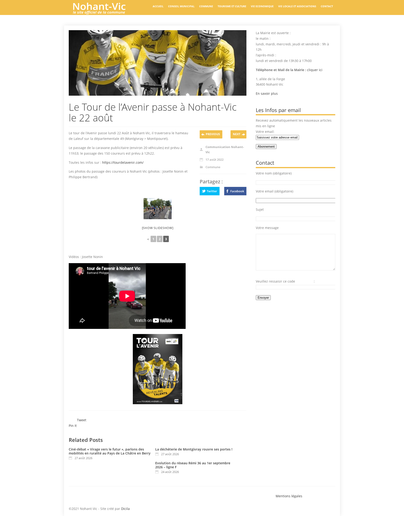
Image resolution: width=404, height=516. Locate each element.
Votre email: (265, 131)
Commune (206, 6)
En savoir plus (267, 93)
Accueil (158, 6)
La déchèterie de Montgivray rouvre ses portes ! (193, 449)
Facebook (237, 191)
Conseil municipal (181, 6)
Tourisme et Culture (232, 6)
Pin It (73, 425)
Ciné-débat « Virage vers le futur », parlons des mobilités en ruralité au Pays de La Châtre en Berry (110, 451)
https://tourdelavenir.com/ (123, 162)
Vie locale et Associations (297, 6)
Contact (327, 6)
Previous (213, 134)
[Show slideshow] (157, 228)
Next (236, 134)
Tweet (81, 420)
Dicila (125, 508)
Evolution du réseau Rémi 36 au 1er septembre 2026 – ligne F (192, 465)
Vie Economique (262, 6)
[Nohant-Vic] (104, 12)
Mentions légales (289, 496)
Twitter (212, 191)
